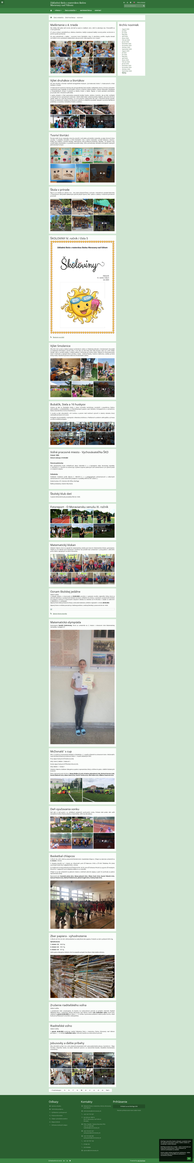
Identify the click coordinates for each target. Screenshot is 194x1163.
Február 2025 (126, 62)
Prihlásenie (141, 2)
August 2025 (125, 51)
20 (85, 1090)
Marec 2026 (125, 38)
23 (98, 1090)
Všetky (124, 73)
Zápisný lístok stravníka (60, 614)
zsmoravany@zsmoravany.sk (92, 1111)
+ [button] (124, 2)
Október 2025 (126, 47)
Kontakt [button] (98, 10)
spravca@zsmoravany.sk (91, 1150)
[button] (130, 2)
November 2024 (126, 67)
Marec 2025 (125, 60)
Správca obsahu (56, 1106)
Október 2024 (126, 69)
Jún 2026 (124, 33)
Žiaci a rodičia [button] (70, 10)
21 (90, 1090)
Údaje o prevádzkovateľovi (59, 1119)
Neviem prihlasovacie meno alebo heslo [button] (129, 1110)
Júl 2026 (124, 31)
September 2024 (127, 71)
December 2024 (126, 65)
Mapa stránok (56, 1122)
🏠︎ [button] (51, 10)
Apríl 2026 (125, 36)
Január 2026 (125, 42)
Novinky (80, 18)
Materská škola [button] (86, 10)
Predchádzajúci (56, 1090)
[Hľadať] (144, 6)
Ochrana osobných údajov (59, 1125)
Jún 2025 (124, 54)
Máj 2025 (124, 56)
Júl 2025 (124, 53)
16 (69, 1090)
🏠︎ (51, 17)
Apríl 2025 (125, 58)
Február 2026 (126, 40)
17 (73, 1090)
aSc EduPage (141, 1161)
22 (94, 1090)
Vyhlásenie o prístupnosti (59, 1112)
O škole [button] (57, 10)
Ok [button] (189, 1158)
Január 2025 (125, 64)
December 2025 (126, 44)
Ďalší (107, 1090)
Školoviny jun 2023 (58, 337)
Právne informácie (57, 1115)
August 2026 (125, 29)
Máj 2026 (124, 34)
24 (102, 1090)
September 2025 (127, 49)
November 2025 (126, 45)
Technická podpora (57, 1109)
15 (64, 1090)
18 (77, 1090)
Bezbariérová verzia (56, 1161)
